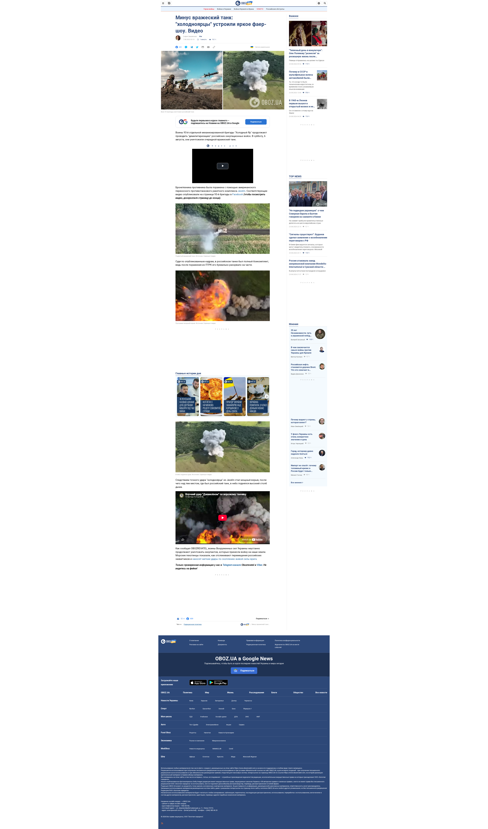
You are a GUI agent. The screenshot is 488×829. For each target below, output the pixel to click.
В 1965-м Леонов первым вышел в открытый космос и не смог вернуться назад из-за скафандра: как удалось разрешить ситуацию (301, 103)
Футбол (192, 709)
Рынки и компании (196, 741)
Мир (207, 692)
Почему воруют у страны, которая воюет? (303, 421)
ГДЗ (190, 717)
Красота (220, 757)
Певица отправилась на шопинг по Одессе (306, 60)
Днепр (234, 701)
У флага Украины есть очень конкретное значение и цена (301, 437)
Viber (259, 564)
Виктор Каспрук (296, 357)
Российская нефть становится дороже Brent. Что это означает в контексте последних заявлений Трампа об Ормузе (303, 367)
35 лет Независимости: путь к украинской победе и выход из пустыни (301, 333)
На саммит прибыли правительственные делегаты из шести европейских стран (306, 222)
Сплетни (206, 757)
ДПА (236, 717)
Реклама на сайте (196, 644)
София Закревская (190, 36)
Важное (293, 16)
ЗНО (247, 717)
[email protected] (190, 810)
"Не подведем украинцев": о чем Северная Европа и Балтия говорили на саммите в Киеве (306, 213)
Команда (221, 640)
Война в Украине (224, 9)
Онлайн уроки (221, 717)
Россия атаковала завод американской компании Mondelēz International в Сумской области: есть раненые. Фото (307, 263)
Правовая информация (255, 640)
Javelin (241, 190)
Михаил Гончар (296, 475)
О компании (194, 640)
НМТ (258, 717)
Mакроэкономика (219, 741)
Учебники (204, 717)
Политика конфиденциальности (287, 640)
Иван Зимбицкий (297, 426)
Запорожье (219, 701)
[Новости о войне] (245, 625)
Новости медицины (197, 749)
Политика (187, 692)
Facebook (237, 194)
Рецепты (192, 733)
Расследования (256, 692)
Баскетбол (207, 709)
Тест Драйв (193, 725)
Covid (231, 749)
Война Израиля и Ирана (244, 9)
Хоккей (221, 709)
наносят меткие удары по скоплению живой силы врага (224, 558)
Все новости (321, 692)
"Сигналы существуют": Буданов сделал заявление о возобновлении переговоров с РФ (308, 237)
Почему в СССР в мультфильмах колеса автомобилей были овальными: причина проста (301, 74)
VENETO (260, 9)
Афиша (192, 757)
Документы (222, 644)
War (200, 36)
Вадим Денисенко (297, 374)
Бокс (234, 709)
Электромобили (212, 725)
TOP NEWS (295, 176)
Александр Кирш (297, 458)
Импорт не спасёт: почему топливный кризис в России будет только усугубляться (303, 468)
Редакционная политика (193, 624)
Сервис (242, 725)
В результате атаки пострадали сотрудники (307, 271)
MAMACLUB (216, 749)
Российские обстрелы (275, 9)
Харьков (204, 701)
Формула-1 (247, 709)
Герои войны (209, 9)
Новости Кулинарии (226, 733)
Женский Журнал (250, 757)
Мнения (293, 324)
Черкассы (248, 701)
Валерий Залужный (298, 340)
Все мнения (296, 482)
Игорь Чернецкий (297, 443)
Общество (298, 692)
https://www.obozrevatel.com (244, 768)
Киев (191, 701)
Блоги (274, 692)
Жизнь (230, 692)
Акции (228, 725)
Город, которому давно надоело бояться (302, 452)
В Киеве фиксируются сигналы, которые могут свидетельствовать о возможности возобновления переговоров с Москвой (306, 247)
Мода (233, 757)
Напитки (207, 733)
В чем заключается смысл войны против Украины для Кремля (301, 350)
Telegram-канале (232, 564)
